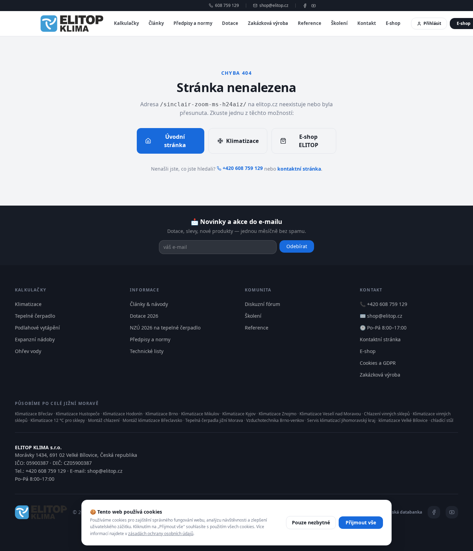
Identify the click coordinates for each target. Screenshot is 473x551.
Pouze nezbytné (311, 522)
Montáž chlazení (103, 420)
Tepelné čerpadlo (35, 316)
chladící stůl (442, 420)
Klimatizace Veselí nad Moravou (330, 414)
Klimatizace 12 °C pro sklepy (57, 420)
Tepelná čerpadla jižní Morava (214, 420)
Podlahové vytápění (37, 327)
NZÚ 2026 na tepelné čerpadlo (165, 327)
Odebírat (296, 246)
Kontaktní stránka (380, 339)
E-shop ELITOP (308, 141)
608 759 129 (227, 5)
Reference (309, 23)
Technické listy (146, 351)
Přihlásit (432, 23)
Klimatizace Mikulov (200, 414)
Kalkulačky (126, 23)
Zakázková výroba (268, 23)
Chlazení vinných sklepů (387, 414)
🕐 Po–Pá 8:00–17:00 (383, 327)
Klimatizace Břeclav (34, 414)
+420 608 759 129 (243, 168)
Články (156, 23)
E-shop (393, 23)
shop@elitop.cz (273, 5)
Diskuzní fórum (262, 304)
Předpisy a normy (192, 23)
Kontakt (366, 23)
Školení (339, 23)
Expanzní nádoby (35, 339)
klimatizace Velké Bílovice (403, 420)
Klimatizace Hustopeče (78, 414)
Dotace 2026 (144, 316)
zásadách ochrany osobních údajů (160, 533)
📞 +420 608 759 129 (383, 304)
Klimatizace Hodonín (122, 414)
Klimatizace (242, 141)
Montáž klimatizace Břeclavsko (152, 420)
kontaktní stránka (299, 168)
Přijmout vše (361, 522)
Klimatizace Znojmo (277, 414)
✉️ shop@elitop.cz (381, 316)
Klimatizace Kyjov (239, 414)
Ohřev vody (28, 351)
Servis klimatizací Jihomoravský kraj (341, 420)
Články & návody (149, 304)
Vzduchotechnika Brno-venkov (275, 420)
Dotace (230, 23)
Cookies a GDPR (378, 363)
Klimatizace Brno (161, 414)
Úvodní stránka (175, 141)
